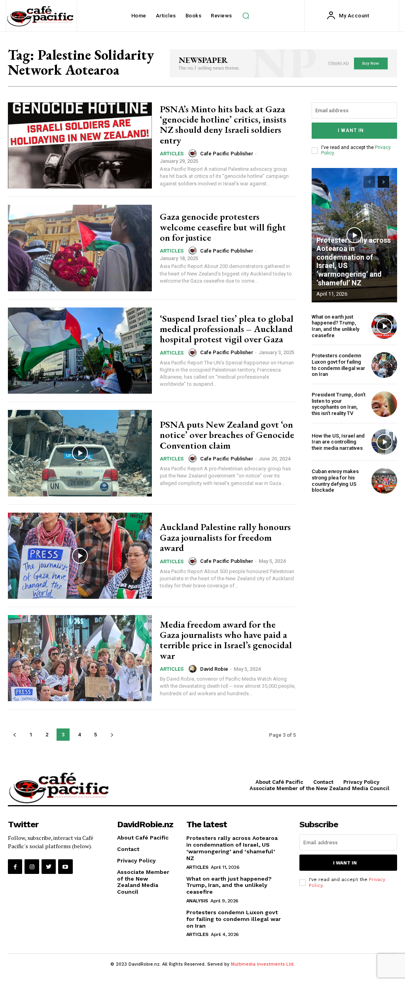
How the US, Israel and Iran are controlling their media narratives (338, 442)
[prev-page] (14, 734)
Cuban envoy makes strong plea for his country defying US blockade (335, 480)
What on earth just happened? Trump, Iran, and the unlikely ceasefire (335, 326)
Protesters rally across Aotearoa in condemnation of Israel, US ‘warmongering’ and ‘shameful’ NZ (232, 848)
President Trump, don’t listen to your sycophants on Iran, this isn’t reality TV (338, 404)
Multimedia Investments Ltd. (263, 964)
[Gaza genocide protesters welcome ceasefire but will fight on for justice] (80, 248)
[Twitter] (49, 866)
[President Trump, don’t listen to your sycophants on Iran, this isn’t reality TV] (384, 404)
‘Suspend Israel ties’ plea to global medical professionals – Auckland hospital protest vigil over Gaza (226, 328)
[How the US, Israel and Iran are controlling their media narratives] (384, 442)
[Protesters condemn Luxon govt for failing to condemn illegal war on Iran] (384, 365)
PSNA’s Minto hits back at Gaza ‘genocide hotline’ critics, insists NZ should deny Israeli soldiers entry (223, 124)
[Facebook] (15, 866)
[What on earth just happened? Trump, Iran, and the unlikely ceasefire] (384, 326)
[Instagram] (32, 866)
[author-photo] (194, 153)
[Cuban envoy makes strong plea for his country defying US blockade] (384, 481)
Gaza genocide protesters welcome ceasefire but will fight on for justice (223, 226)
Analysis (197, 901)
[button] (246, 15)
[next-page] (111, 734)
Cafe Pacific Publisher (226, 154)
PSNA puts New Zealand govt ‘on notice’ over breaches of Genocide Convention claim (227, 434)
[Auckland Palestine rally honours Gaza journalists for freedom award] (80, 556)
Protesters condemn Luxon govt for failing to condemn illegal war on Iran (338, 365)
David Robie (214, 669)
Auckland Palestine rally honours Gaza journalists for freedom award (225, 537)
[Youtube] (65, 866)
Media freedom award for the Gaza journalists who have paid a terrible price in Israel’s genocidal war (226, 640)
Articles (172, 154)
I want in (351, 130)
